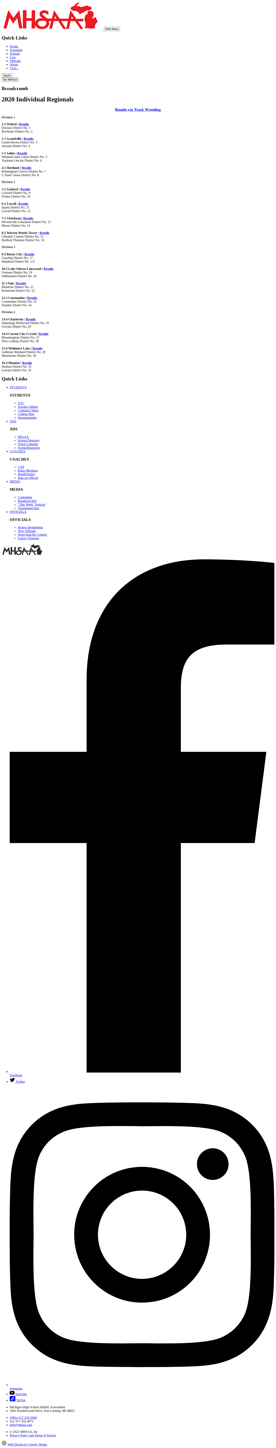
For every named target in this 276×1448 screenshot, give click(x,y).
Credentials (25, 497)
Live (13, 57)
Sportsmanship (27, 417)
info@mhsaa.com (21, 1425)
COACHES (17, 451)
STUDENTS (18, 387)
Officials (15, 61)
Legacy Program (28, 538)
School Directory (29, 440)
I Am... (14, 68)
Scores (14, 46)
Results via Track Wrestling (138, 109)
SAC (21, 403)
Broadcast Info (27, 501)
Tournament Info (28, 508)
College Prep (26, 414)
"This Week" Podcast (31, 504)
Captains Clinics (28, 410)
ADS (13, 421)
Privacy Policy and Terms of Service (33, 1435)
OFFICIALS (18, 512)
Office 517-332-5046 (23, 1417)
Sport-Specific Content (32, 534)
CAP (21, 467)
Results (24, 124)
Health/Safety (26, 474)
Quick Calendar (28, 444)
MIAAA (23, 437)
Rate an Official (28, 478)
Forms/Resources (29, 447)
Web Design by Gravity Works (27, 1444)
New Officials (27, 531)
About (14, 64)
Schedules (16, 50)
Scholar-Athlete (28, 406)
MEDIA (15, 481)
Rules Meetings (28, 470)
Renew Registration (30, 527)
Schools (15, 53)
